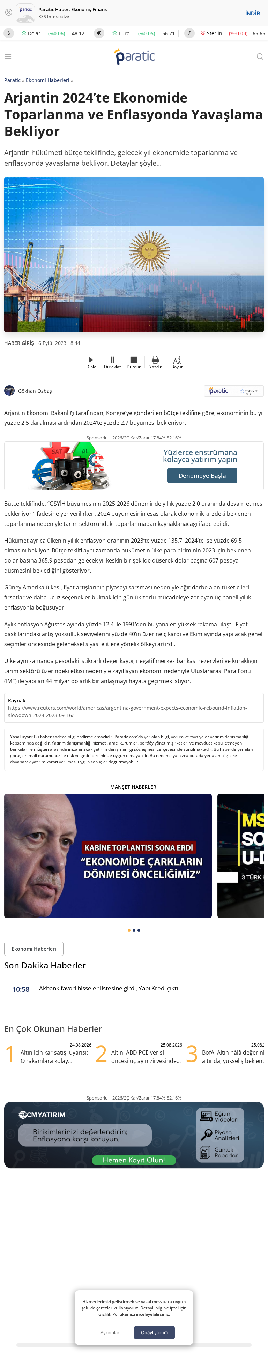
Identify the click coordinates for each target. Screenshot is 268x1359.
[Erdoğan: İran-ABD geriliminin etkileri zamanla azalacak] (108, 856)
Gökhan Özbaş (35, 390)
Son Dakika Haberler (45, 965)
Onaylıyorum (154, 1332)
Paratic (12, 80)
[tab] (129, 930)
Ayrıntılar (109, 1332)
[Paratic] (134, 57)
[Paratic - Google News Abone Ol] (234, 393)
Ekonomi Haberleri (47, 80)
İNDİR (252, 13)
